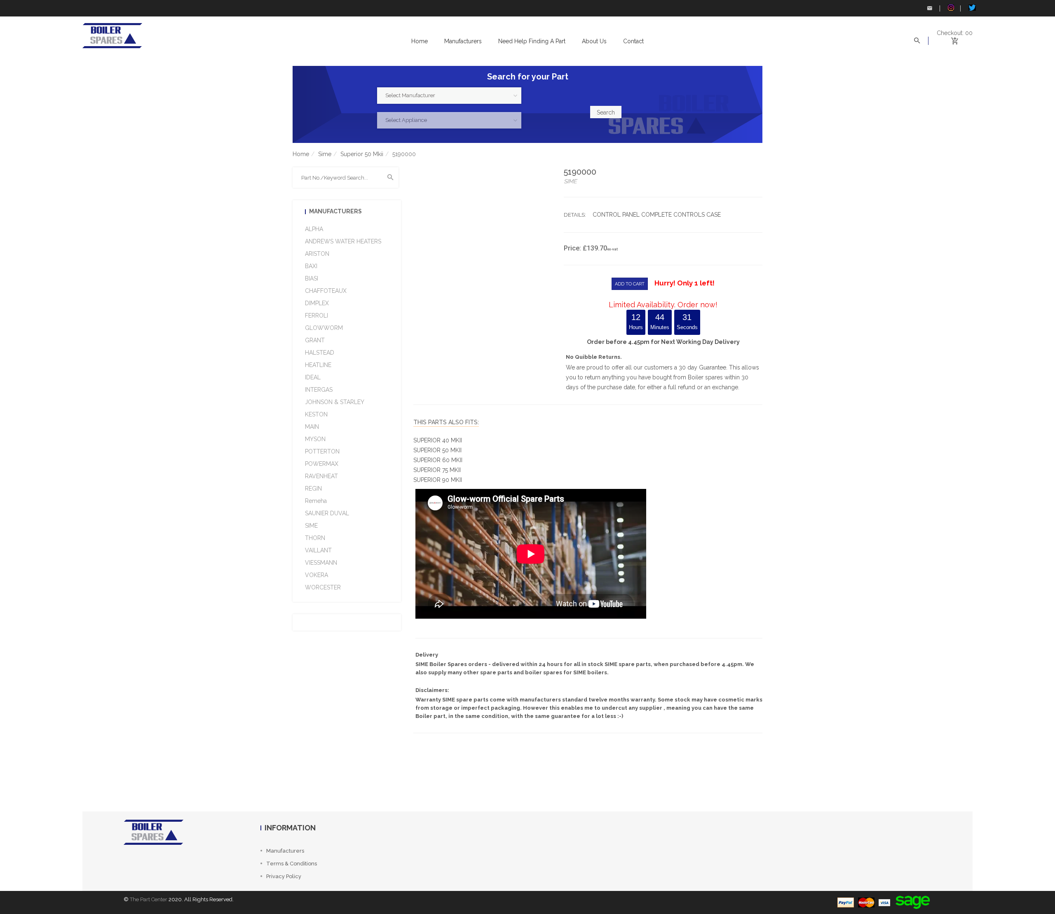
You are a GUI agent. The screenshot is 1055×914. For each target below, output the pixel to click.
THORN (315, 538)
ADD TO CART (630, 284)
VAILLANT (318, 550)
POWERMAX (321, 464)
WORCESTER (323, 587)
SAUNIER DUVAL (327, 513)
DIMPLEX (317, 303)
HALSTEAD (319, 352)
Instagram (950, 8)
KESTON (316, 414)
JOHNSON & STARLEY (334, 402)
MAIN (312, 426)
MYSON (315, 439)
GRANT (315, 340)
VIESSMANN (321, 562)
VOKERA (316, 575)
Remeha (316, 501)
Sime (324, 154)
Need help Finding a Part (531, 41)
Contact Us (929, 8)
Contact (633, 41)
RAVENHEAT (321, 476)
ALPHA (314, 229)
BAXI (311, 266)
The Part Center (148, 899)
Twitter (970, 8)
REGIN (313, 488)
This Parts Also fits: (446, 422)
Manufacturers (463, 41)
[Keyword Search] (390, 177)
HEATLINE (318, 365)
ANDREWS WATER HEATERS (343, 241)
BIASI (311, 278)
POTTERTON (322, 451)
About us (594, 41)
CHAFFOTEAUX (326, 291)
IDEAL (313, 377)
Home (419, 41)
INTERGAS (319, 389)
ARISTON (317, 253)
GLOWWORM (324, 328)
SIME (311, 525)
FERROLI (316, 315)
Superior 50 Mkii (361, 154)
